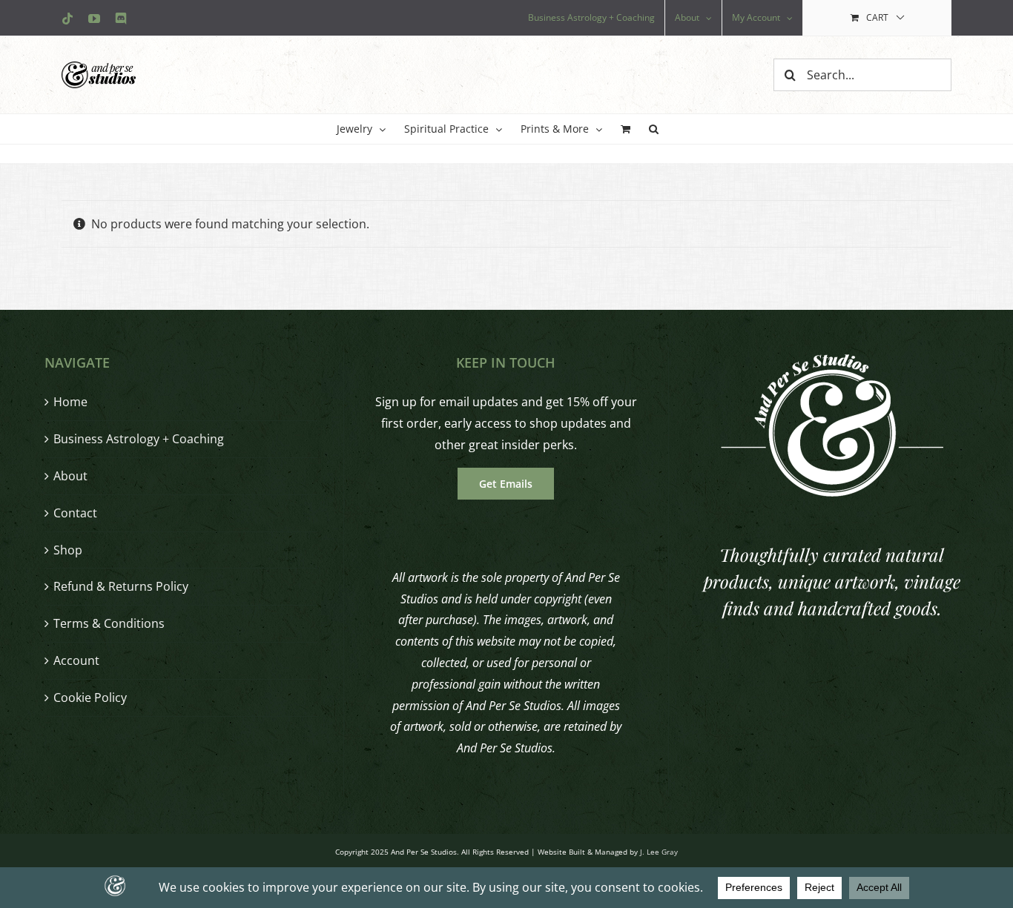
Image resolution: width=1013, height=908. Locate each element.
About (70, 476)
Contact (75, 513)
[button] (654, 129)
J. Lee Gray (659, 851)
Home (70, 402)
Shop (67, 550)
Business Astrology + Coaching (138, 439)
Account (76, 660)
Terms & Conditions (109, 623)
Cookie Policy (90, 697)
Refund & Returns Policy (120, 586)
